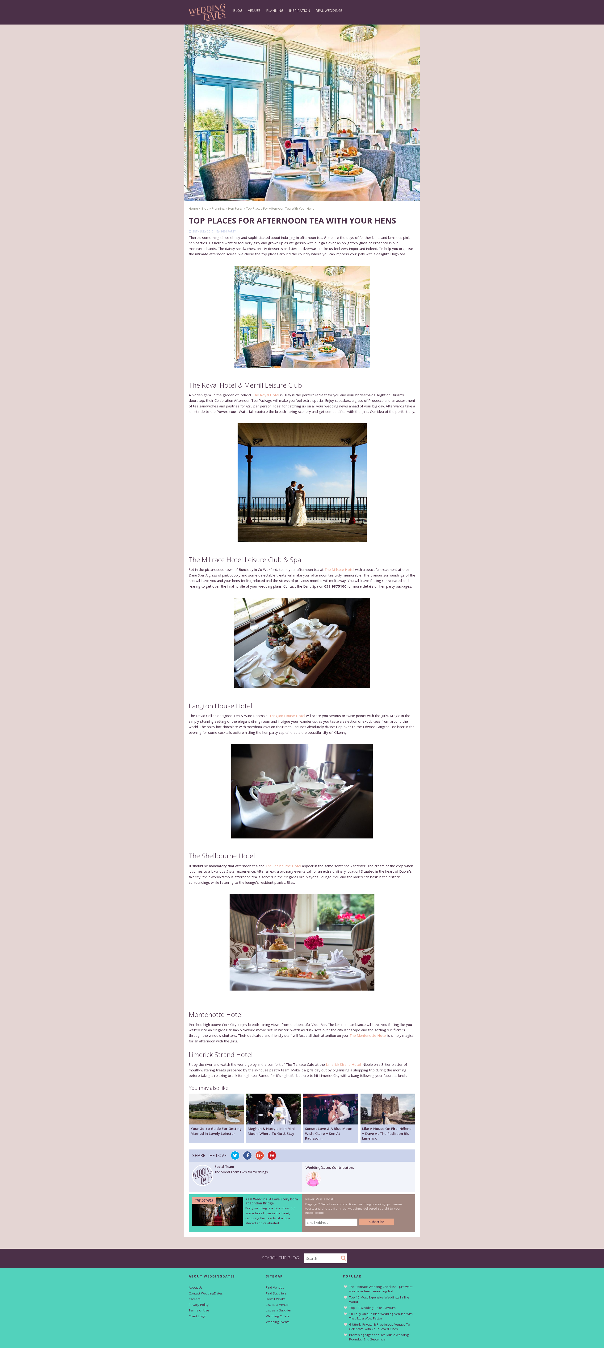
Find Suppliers (276, 1293)
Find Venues (275, 1287)
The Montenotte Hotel (367, 1035)
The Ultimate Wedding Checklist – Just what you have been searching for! (380, 1289)
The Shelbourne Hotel (283, 865)
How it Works (275, 1299)
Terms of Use (199, 1310)
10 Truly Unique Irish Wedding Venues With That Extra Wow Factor (381, 1316)
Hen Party (228, 231)
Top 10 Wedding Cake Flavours (372, 1308)
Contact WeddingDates (206, 1293)
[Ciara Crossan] (313, 1185)
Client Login (197, 1316)
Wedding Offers (277, 1316)
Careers (195, 1299)
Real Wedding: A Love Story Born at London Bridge (271, 1201)
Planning (274, 10)
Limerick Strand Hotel (343, 1064)
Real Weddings (329, 10)
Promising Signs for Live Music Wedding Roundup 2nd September (379, 1337)
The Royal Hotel (266, 395)
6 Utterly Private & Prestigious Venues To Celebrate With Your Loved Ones (379, 1326)
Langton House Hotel (287, 715)
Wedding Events (277, 1322)
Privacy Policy (199, 1304)
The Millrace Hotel (339, 569)
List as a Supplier (278, 1310)
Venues (254, 10)
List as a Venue (277, 1304)
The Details (204, 1200)
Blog (237, 10)
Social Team (224, 1167)
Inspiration (299, 10)
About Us (195, 1287)
